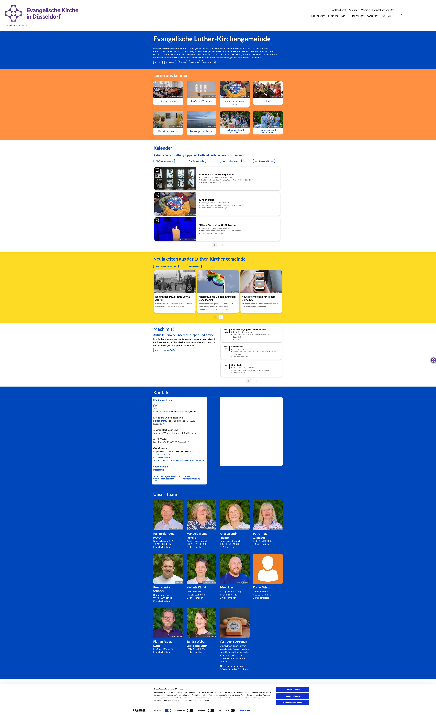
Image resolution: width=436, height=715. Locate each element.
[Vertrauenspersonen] (235, 623)
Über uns (387, 15)
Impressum (159, 469)
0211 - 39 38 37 (163, 544)
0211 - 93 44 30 (163, 454)
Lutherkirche (159, 420)
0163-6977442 (229, 594)
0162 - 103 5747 (197, 648)
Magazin (365, 9)
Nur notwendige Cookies (292, 702)
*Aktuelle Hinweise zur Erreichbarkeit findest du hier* (179, 460)
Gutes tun (372, 15)
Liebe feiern (317, 15)
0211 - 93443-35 (263, 540)
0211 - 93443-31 (230, 544)
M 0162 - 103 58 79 (163, 648)
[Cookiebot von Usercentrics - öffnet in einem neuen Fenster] (139, 710)
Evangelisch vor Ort (383, 9)
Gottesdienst (339, 9)
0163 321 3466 (197, 594)
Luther (25, 25)
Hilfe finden (356, 15)
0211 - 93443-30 (197, 544)
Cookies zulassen (293, 690)
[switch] (190, 710)
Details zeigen (244, 710)
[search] (401, 13)
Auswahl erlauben (292, 696)
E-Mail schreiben (161, 457)
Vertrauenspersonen (237, 658)
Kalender (353, 9)
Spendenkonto (160, 466)
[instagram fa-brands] (156, 406)
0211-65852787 (163, 598)
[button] (158, 62)
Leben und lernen (337, 15)
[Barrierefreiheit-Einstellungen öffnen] (433, 360)
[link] (318, 16)
